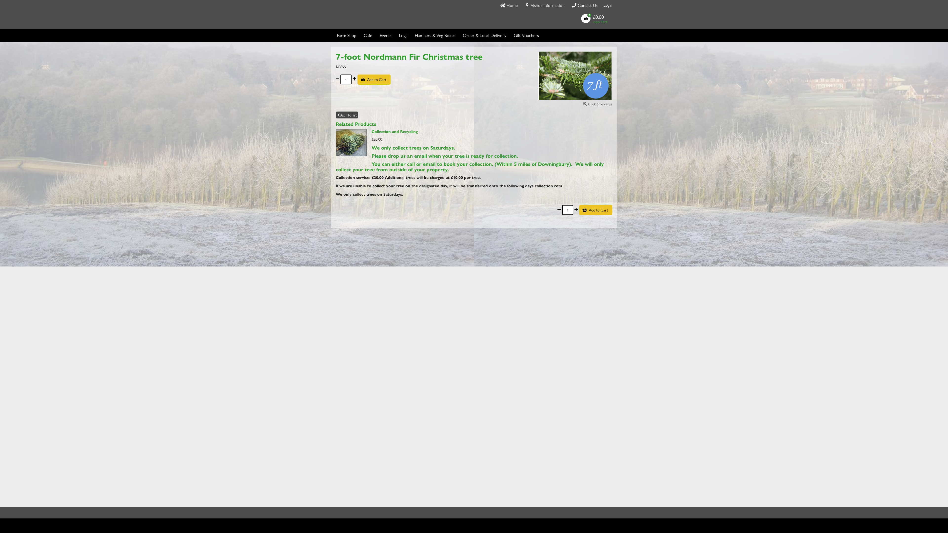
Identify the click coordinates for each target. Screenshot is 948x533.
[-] (337, 79)
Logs (403, 35)
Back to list (348, 115)
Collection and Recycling (395, 131)
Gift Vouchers (526, 35)
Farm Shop (346, 35)
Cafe (368, 35)
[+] (354, 79)
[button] (594, 19)
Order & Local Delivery (484, 35)
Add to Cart (376, 79)
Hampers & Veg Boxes (435, 35)
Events (386, 35)
